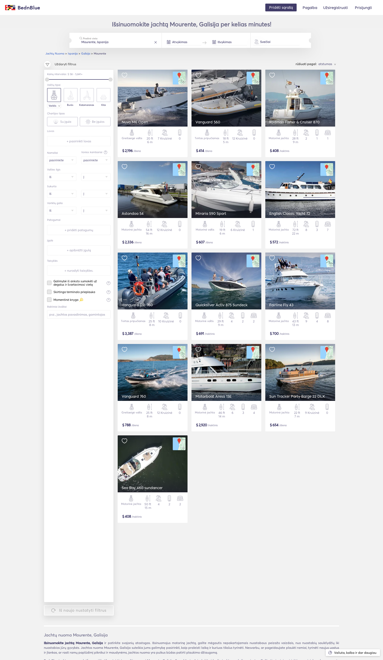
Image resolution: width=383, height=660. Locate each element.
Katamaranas (86, 105)
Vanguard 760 (134, 396)
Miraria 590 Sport (210, 213)
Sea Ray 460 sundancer (142, 487)
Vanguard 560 (207, 122)
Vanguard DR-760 (137, 304)
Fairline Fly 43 (281, 304)
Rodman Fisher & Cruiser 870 (294, 122)
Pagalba (310, 7)
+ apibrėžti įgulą (79, 250)
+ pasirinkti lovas (79, 141)
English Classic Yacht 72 (289, 213)
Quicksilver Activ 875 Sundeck (221, 304)
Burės (70, 105)
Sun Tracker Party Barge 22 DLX (297, 396)
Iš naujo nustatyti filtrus (83, 610)
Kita (103, 105)
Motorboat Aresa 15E (213, 396)
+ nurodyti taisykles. (78, 271)
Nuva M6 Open (135, 122)
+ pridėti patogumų (79, 230)
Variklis (52, 105)
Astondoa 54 (133, 213)
